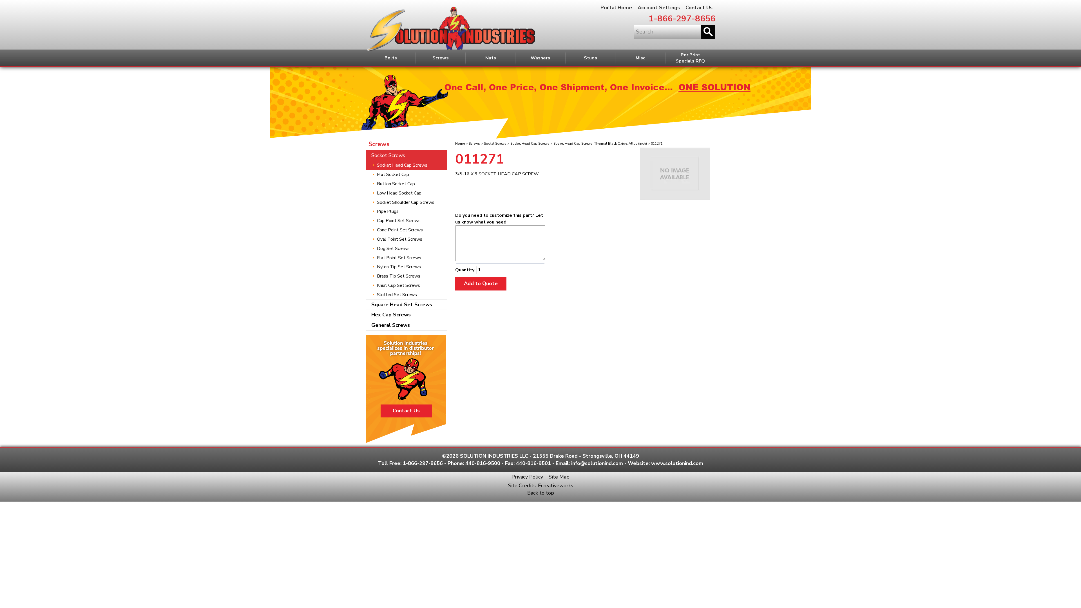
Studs (590, 58)
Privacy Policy (527, 476)
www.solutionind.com (677, 463)
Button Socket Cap (396, 184)
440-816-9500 (482, 463)
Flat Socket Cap (393, 174)
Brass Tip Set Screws (398, 276)
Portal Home (616, 7)
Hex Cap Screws (391, 314)
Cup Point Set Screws (399, 221)
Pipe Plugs (388, 211)
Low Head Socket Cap (399, 193)
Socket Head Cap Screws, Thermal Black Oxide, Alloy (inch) (600, 143)
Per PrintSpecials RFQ (690, 58)
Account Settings (659, 7)
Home (460, 143)
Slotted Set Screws (397, 295)
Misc (640, 58)
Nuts (490, 58)
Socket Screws (495, 143)
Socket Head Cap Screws (530, 143)
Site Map (559, 476)
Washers (540, 58)
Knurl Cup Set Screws (398, 285)
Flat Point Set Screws (399, 258)
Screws (440, 58)
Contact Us (699, 7)
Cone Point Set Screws (400, 230)
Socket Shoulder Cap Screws (405, 202)
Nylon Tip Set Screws (399, 267)
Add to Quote (481, 283)
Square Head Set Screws (401, 304)
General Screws (390, 325)
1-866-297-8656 (682, 18)
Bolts (391, 58)
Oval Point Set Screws (399, 239)
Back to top (540, 492)
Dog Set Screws (393, 248)
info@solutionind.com (597, 463)
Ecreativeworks (555, 485)
